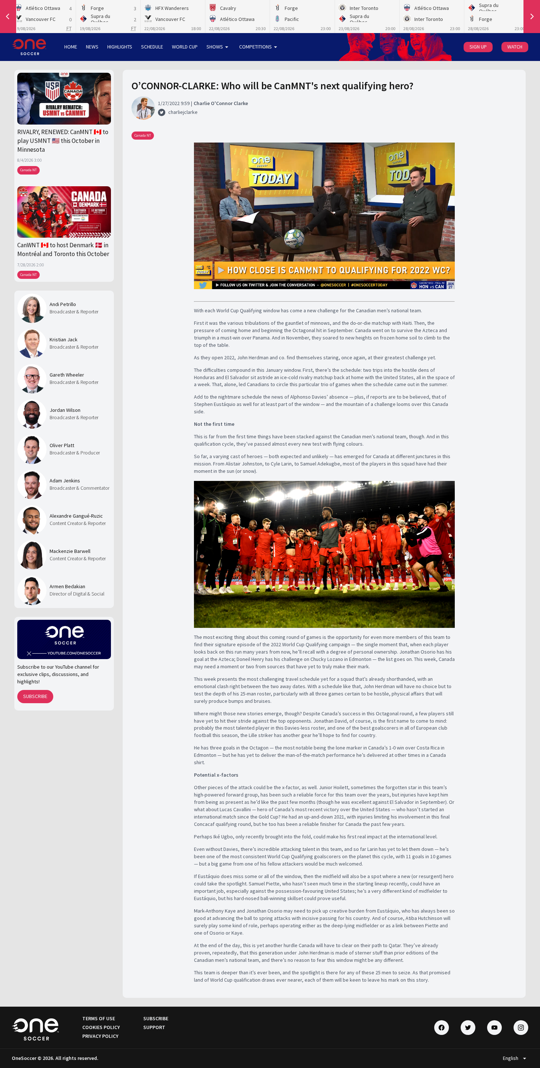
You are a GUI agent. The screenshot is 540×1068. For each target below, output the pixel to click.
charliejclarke (183, 112)
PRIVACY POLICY (100, 1036)
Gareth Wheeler (67, 374)
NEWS (92, 46)
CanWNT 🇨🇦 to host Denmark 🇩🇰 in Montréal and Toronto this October (63, 249)
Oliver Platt (62, 445)
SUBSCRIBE (35, 696)
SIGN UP (478, 46)
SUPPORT (154, 1027)
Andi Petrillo (63, 304)
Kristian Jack (64, 339)
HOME (70, 46)
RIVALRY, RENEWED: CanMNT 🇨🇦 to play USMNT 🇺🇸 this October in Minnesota (62, 141)
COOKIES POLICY (101, 1027)
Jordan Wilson (65, 410)
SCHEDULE (152, 46)
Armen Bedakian (67, 586)
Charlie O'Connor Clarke (221, 103)
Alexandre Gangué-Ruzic (76, 516)
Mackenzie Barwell (70, 551)
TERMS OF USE (98, 1018)
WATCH (514, 46)
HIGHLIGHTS (119, 46)
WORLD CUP (185, 46)
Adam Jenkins (65, 480)
